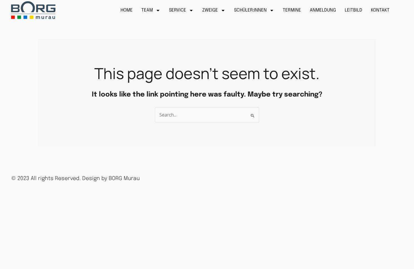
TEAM (147, 10)
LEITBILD (353, 10)
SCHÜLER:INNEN (250, 10)
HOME (127, 10)
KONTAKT (380, 10)
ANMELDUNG (323, 10)
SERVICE (177, 10)
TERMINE (292, 10)
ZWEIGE (210, 10)
